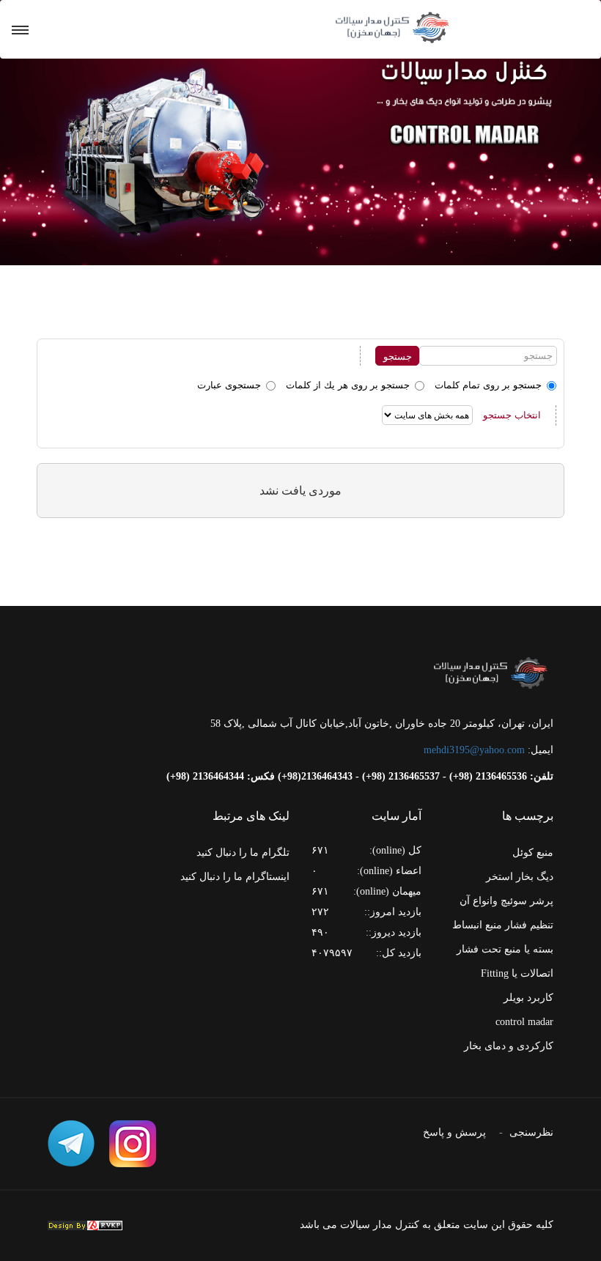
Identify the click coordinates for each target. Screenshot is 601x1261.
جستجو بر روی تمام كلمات (488, 385)
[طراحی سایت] (85, 1225)
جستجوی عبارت (229, 385)
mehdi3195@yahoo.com (474, 749)
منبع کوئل (532, 852)
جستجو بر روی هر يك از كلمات (348, 385)
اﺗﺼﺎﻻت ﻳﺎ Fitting (517, 973)
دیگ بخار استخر (519, 876)
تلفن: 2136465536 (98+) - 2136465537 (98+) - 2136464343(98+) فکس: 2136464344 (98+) (359, 776)
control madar (524, 1021)
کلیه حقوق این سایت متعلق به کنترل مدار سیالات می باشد (426, 1224)
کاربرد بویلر (528, 997)
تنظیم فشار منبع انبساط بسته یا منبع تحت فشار (502, 937)
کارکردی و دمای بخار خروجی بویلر (508, 1058)
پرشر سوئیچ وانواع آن (506, 900)
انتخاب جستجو (512, 415)
